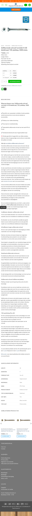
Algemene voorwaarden (7, 461)
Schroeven (7, 45)
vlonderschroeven (8, 181)
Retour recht (4, 478)
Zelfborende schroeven (17, 45)
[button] (28, 1)
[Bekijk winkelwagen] (29, 5)
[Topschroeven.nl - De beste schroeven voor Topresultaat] (16, 5)
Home (2, 45)
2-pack (5, 350)
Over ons (3, 447)
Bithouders (4, 354)
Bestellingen (4, 472)
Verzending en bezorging (7, 476)
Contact (3, 448)
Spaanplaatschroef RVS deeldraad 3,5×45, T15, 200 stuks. (23, 431)
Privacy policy (4, 459)
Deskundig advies (5, 458)
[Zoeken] (6, 5)
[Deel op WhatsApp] (2, 89)
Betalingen (4, 474)
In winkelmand (15, 81)
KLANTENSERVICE (6, 469)
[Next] (31, 426)
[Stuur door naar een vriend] (5, 89)
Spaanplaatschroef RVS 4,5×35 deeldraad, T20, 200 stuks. (8, 430)
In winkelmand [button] (5, 436)
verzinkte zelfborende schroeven (15, 143)
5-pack (17, 350)
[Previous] (1, 426)
